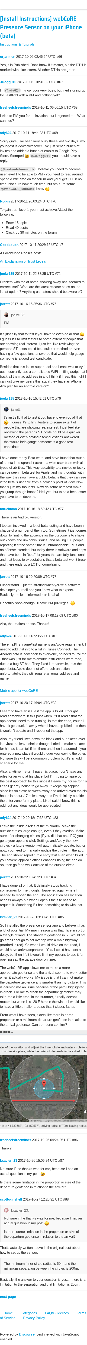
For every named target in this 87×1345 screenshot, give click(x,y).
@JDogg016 (40, 156)
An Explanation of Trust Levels (23, 261)
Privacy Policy (34, 1318)
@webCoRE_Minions (17, 189)
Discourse (27, 1334)
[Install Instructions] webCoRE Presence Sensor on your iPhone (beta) (41, 27)
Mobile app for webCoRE (19, 690)
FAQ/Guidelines (57, 1313)
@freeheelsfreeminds (18, 169)
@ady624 (12, 90)
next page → (10, 1297)
